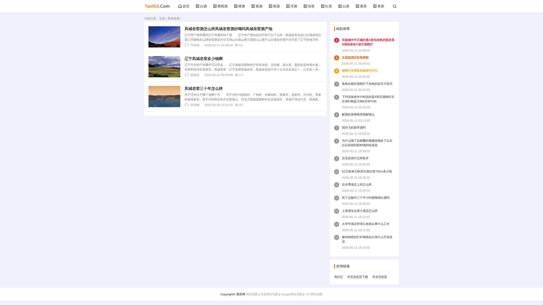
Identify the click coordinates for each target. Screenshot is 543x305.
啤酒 (241, 6)
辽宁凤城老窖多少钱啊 (204, 59)
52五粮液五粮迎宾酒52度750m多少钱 (367, 171)
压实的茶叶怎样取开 (355, 158)
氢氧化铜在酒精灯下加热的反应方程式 (367, 83)
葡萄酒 (222, 6)
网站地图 (252, 294)
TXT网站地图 (314, 294)
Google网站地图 (291, 294)
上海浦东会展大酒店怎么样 (360, 210)
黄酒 (259, 6)
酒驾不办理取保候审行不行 (360, 70)
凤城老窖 (173, 18)
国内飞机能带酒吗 (354, 127)
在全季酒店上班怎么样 (357, 184)
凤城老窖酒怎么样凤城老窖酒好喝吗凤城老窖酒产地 (228, 29)
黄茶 (363, 6)
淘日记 (338, 277)
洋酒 (293, 6)
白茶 (346, 6)
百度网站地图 (269, 294)
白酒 (203, 6)
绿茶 (311, 6)
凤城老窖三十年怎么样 (204, 88)
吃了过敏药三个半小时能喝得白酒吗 (365, 197)
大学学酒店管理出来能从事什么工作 (365, 224)
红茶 (328, 6)
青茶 (380, 6)
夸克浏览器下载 (357, 277)
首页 (186, 6)
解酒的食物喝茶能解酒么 (358, 114)
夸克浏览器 (379, 277)
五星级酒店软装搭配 (355, 57)
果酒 (276, 6)
